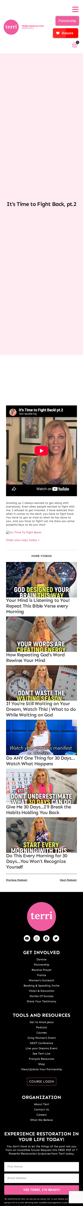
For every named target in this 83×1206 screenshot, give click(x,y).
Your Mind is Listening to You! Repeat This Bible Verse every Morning (38, 605)
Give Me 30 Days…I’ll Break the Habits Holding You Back (38, 809)
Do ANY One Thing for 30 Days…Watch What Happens (40, 760)
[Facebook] (46, 938)
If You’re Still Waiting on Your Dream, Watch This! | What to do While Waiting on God (41, 709)
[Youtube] (27, 938)
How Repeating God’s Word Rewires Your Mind (35, 657)
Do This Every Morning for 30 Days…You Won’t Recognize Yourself (36, 861)
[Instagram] (36, 938)
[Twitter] (56, 938)
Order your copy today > (22, 540)
